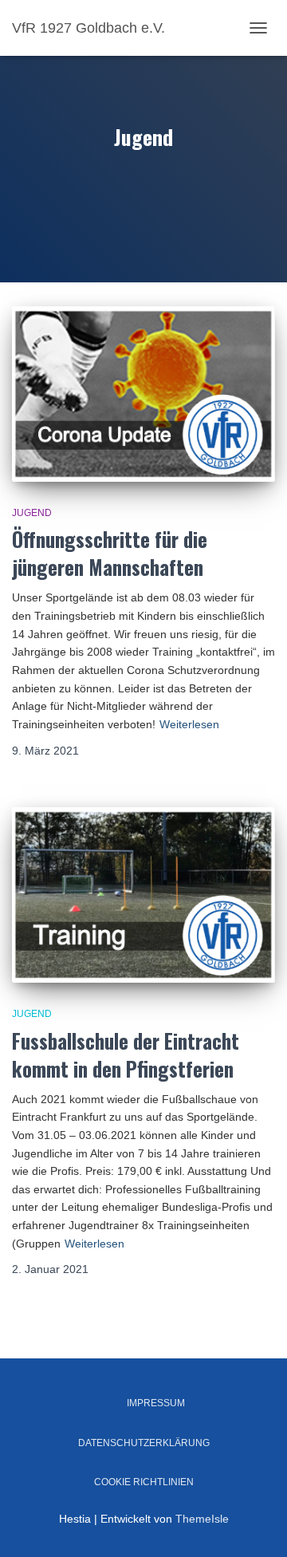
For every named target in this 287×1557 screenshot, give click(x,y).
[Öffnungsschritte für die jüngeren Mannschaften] (143, 394)
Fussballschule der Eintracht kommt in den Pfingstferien (125, 1054)
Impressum (156, 1403)
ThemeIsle (202, 1518)
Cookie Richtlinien (144, 1482)
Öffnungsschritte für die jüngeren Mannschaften (109, 552)
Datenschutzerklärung (144, 1443)
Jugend (32, 512)
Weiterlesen (189, 724)
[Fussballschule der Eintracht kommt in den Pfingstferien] (143, 895)
